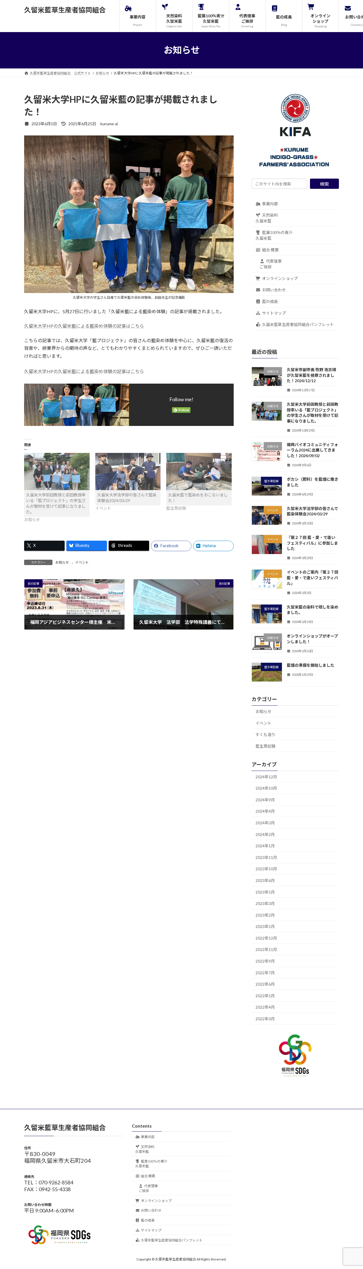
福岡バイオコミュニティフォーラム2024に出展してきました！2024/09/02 (312, 450)
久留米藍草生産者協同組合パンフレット (298, 324)
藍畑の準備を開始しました (310, 664)
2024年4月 (265, 811)
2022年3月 (265, 1018)
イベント (82, 562)
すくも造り (265, 734)
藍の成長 (270, 301)
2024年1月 (265, 845)
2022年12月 (266, 938)
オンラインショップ (280, 278)
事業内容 (270, 203)
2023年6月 (265, 880)
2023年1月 (265, 926)
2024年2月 (265, 834)
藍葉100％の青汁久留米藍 (274, 235)
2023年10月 (266, 868)
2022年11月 (266, 949)
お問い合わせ (274, 289)
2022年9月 (265, 961)
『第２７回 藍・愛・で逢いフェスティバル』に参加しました (312, 543)
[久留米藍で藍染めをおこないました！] (199, 471)
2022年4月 (265, 1007)
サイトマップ (274, 312)
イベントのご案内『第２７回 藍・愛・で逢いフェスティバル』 (314, 578)
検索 (324, 184)
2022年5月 (265, 995)
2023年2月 (265, 914)
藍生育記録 (265, 745)
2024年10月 (266, 788)
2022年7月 (265, 972)
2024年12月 (266, 776)
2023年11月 (266, 857)
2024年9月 (265, 799)
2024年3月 (265, 822)
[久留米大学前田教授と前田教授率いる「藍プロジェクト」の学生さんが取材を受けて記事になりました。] (57, 471)
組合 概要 (270, 249)
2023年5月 (265, 891)
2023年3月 (265, 903)
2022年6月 (265, 984)
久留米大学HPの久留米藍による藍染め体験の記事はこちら (84, 326)
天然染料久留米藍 (267, 218)
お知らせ (62, 562)
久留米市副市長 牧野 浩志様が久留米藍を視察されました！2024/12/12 (311, 375)
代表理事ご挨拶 (270, 264)
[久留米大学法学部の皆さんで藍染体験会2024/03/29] (128, 471)
